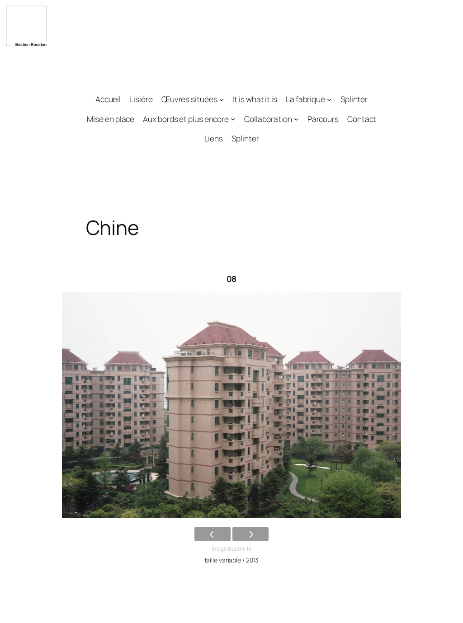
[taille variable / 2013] (231, 405)
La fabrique (305, 99)
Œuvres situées (189, 99)
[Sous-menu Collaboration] (296, 119)
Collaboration (268, 118)
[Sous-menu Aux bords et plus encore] (233, 119)
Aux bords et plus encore (186, 118)
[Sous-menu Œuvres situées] (221, 99)
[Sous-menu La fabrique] (329, 99)
